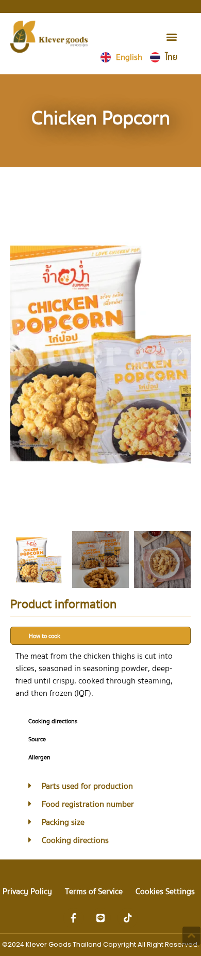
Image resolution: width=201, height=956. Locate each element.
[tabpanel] (100, 678)
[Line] (100, 918)
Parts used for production (87, 786)
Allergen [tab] (39, 757)
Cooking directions (75, 840)
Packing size (63, 822)
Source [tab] (37, 739)
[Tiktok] (128, 918)
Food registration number (88, 804)
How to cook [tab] (44, 636)
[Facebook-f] (73, 918)
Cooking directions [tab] (52, 721)
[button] (171, 36)
